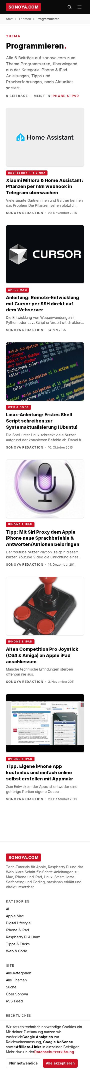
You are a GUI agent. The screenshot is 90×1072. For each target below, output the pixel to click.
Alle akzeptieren (60, 1063)
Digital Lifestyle (18, 923)
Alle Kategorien (18, 973)
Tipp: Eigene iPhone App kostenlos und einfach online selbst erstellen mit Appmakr (39, 772)
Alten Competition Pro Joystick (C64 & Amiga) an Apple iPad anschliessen (42, 655)
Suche (11, 987)
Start (9, 19)
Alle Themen (16, 980)
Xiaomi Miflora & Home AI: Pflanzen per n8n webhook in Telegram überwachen (44, 186)
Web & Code (18, 407)
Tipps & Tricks (18, 944)
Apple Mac (17, 290)
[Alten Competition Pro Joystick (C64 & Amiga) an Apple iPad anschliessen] (45, 606)
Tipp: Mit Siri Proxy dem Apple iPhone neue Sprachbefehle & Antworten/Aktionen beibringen (42, 538)
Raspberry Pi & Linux (27, 172)
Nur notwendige (23, 1063)
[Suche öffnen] (69, 7)
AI (7, 909)
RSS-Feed (14, 1001)
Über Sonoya (17, 994)
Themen (24, 19)
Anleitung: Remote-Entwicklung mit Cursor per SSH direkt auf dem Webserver (42, 304)
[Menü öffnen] (79, 7)
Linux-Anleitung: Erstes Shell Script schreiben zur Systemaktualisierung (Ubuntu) (42, 421)
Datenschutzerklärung (54, 1052)
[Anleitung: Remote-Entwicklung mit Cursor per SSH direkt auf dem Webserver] (45, 254)
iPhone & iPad (65, 96)
